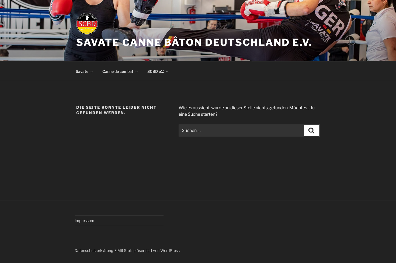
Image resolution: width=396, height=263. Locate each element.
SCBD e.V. (155, 71)
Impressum (84, 220)
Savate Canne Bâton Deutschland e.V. (194, 42)
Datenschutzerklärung (94, 250)
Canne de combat (117, 71)
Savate (82, 71)
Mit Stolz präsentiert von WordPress (148, 250)
